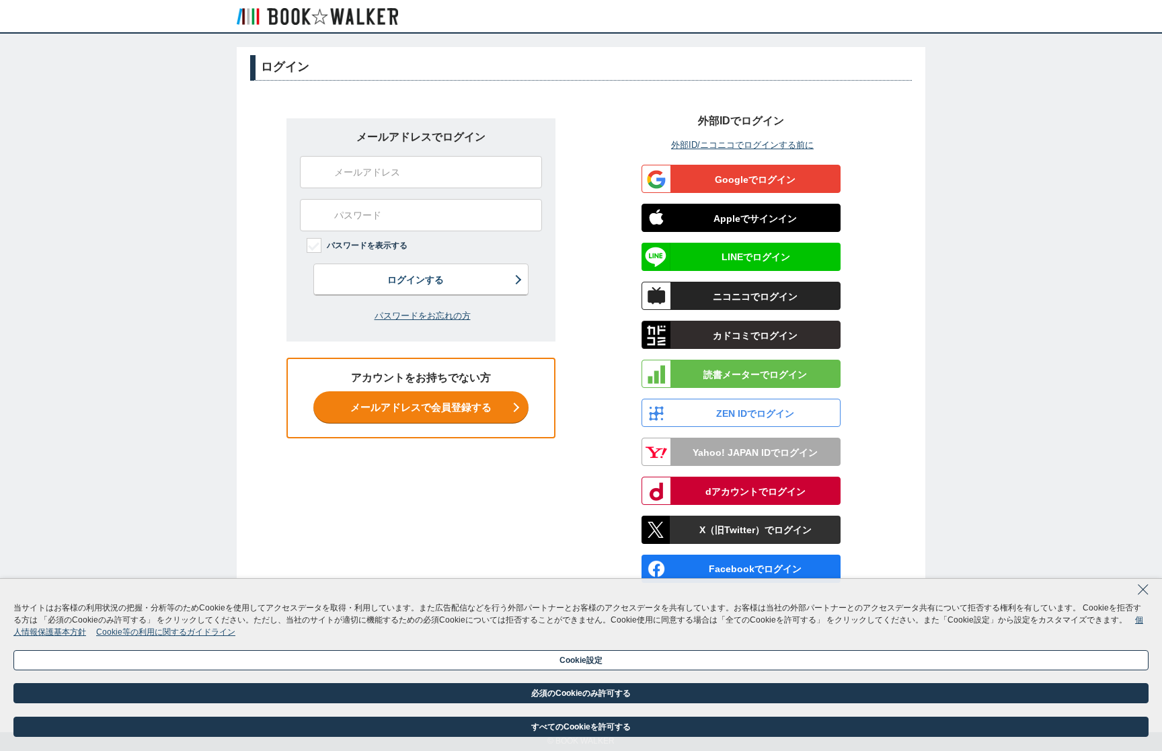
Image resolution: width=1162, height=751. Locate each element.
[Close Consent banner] (1143, 593)
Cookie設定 (581, 660)
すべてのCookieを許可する (581, 727)
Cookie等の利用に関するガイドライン (165, 632)
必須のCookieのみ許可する (581, 693)
